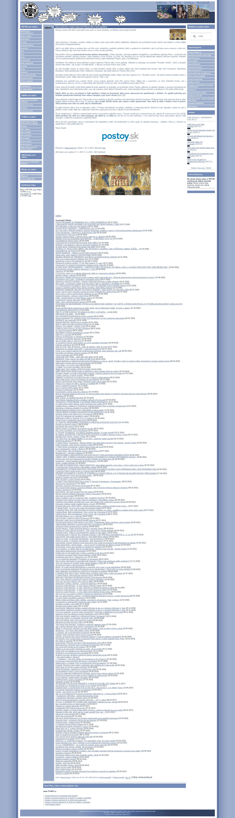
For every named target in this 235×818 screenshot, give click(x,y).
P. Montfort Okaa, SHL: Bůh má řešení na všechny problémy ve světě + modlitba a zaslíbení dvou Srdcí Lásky (99, 510)
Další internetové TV (195, 70)
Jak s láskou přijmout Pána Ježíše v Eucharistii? (74, 626)
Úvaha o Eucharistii (63, 490)
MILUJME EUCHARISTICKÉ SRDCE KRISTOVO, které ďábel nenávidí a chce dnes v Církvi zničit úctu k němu (99, 465)
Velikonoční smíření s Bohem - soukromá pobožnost (76, 584)
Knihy (23, 69)
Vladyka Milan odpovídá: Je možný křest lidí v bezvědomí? (79, 524)
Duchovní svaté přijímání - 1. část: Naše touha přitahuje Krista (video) (83, 592)
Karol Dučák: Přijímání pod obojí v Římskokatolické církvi (78, 643)
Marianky (24, 66)
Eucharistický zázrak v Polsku (67, 731)
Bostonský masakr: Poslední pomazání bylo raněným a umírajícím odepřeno (85, 771)
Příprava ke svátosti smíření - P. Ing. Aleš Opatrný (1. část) (78, 263)
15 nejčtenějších (26, 89)
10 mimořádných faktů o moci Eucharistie (71, 671)
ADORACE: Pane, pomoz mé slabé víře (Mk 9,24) (75, 359)
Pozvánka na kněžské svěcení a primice (71, 353)
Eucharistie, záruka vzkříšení (67, 757)
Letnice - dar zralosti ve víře (66, 692)
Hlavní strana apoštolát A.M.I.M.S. (29, 101)
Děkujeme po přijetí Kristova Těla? (69, 622)
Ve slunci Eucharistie (63, 331)
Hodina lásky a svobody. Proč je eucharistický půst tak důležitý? (80, 663)
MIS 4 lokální (25, 138)
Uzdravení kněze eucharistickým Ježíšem (72, 526)
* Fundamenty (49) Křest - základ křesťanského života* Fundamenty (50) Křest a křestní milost (76, 697)
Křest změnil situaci (63, 769)
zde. (104, 148)
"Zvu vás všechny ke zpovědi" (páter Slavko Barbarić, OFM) (79, 563)
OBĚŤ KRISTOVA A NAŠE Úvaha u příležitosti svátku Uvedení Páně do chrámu (87, 371)
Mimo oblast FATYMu (28, 75)
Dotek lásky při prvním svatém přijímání (71, 667)
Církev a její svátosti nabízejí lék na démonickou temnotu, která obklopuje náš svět (88, 351)
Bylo (22, 51)
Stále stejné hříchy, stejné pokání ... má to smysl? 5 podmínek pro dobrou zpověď (87, 545)
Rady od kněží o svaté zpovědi (68, 480)
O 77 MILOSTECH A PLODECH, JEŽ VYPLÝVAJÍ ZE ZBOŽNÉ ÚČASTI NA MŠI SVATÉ (90, 286)
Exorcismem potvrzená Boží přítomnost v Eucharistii (76, 661)
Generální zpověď (62, 682)
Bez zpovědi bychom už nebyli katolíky (70, 704)
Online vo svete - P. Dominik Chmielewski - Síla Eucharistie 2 (79, 539)
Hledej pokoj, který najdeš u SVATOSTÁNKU (73, 369)
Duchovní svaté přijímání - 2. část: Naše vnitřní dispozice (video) (81, 590)
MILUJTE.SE (203, 2)
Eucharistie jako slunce (64, 426)
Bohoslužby (25, 39)
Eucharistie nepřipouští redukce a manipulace (73, 690)
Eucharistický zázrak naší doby (67, 300)
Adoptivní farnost (27, 45)
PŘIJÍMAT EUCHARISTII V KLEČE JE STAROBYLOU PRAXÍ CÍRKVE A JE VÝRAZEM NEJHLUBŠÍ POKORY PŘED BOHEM (106, 473)
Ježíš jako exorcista (63, 716)
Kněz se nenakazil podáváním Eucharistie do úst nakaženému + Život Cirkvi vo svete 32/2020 (92, 569)
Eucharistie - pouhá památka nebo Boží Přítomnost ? (76, 461)
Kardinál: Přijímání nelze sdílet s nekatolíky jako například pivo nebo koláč (84, 665)
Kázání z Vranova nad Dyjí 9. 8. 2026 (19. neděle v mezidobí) (67, 802)
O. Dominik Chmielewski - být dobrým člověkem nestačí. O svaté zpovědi (84, 433)
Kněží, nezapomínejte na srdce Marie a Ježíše (73, 298)
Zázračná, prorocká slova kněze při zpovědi (72, 486)
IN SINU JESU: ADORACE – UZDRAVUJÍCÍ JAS (74, 228)
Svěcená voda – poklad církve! (67, 722)
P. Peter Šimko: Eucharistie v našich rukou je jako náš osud (79, 447)
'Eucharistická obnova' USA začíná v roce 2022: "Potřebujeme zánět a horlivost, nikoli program (92, 522)
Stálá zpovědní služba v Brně (67, 765)
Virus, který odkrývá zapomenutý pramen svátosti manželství (79, 580)
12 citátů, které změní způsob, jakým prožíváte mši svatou (78, 404)
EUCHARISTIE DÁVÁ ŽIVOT (67, 241)
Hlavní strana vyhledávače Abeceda (30, 162)
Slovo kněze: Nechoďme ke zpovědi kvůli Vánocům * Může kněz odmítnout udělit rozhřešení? (92, 561)
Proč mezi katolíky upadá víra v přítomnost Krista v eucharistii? (80, 616)
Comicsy (24, 108)
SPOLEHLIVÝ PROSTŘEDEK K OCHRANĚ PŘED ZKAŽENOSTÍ (81, 402)
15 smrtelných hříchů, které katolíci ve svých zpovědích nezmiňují (81, 343)
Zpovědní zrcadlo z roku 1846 (67, 604)
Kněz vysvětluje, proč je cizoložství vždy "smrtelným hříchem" (80, 498)
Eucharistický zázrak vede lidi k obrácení (71, 392)
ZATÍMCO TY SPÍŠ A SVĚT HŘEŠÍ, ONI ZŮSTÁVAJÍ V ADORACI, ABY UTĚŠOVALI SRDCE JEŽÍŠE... (97, 249)
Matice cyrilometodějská (196, 76)
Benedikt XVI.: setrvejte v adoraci (68, 453)
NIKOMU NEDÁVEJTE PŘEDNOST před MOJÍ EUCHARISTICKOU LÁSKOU (86, 257)
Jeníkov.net (192, 90)
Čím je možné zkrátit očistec (66, 388)
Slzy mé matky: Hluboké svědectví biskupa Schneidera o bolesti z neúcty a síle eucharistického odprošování (98, 231)
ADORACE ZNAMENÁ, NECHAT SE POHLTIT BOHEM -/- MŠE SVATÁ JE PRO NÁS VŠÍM (92, 290)
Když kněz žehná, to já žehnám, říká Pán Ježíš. (74, 618)
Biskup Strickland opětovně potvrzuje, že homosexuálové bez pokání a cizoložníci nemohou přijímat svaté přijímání (101, 394)
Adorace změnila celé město (66, 477)
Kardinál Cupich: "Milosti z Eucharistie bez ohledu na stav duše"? (81, 533)
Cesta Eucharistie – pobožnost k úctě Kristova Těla (75, 233)
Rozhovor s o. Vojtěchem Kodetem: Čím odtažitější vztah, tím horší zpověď (85, 741)
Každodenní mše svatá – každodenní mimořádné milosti (77, 280)
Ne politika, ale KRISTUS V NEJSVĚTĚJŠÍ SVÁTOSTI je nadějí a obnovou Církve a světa (91, 435)
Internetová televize (195, 67)
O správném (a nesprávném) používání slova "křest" (76, 602)
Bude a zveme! (26, 36)
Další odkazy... (193, 106)
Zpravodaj (24, 48)
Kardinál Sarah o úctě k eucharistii (69, 680)
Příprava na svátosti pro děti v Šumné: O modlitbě (75, 384)
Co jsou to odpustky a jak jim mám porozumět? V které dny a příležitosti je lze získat (89, 612)
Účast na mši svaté (63, 767)
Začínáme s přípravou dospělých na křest (71, 408)
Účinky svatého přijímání (65, 463)
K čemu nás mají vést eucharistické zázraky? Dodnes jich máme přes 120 (84, 459)
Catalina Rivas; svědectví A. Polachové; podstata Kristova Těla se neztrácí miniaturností (90, 406)
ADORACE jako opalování (65, 320)
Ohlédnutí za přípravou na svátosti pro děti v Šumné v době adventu (82, 377)
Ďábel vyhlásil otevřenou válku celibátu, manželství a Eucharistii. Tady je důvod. (87, 600)
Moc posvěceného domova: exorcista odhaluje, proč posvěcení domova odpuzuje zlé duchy (91, 488)
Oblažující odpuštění (63, 761)
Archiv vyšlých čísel (28, 179)
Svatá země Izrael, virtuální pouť (199, 73)
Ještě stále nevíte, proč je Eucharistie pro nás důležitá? (77, 380)
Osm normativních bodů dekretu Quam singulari (74, 316)
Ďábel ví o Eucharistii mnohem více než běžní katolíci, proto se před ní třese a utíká (88, 629)
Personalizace (26, 86)
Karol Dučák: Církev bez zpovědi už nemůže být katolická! (78, 547)
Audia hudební (26, 141)
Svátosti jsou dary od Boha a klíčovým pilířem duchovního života (81, 655)
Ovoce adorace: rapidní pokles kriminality (71, 677)
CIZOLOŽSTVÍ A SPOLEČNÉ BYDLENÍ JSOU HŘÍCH (76, 243)
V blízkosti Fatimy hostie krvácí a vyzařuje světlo (75, 471)
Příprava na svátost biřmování (67, 706)
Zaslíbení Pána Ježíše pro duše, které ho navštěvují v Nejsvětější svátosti (85, 500)
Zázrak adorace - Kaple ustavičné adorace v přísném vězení (79, 529)
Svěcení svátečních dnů (65, 345)
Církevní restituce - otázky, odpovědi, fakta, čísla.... (201, 99)
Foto (22, 54)
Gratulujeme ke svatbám (65, 739)
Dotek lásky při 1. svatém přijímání (69, 729)
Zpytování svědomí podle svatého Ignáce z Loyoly (75, 504)
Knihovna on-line (27, 105)
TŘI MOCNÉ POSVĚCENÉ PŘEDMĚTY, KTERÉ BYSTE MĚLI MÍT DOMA (85, 684)
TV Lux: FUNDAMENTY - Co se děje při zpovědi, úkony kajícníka (81, 745)
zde (34, 190)
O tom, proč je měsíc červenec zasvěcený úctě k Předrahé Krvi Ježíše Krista (86, 292)
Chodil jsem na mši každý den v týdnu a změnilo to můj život (79, 553)
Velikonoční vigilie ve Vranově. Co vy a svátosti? (74, 418)
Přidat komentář (119, 777)
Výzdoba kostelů (27, 78)
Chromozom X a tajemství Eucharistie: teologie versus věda (79, 265)
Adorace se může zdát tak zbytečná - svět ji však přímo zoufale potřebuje (84, 531)
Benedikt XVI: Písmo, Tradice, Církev (70, 437)
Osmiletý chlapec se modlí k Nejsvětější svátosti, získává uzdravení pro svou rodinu (89, 373)
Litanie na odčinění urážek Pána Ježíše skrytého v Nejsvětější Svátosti (83, 288)
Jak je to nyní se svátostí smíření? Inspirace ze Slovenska (78, 594)
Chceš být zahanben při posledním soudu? (72, 416)
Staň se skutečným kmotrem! (67, 735)
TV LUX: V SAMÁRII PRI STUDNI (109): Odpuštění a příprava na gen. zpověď (86, 702)
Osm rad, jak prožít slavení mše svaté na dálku (74, 582)
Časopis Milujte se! (194, 52)
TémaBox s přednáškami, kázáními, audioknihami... (200, 86)
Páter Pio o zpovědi (63, 335)
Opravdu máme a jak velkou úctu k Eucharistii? (74, 414)
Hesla (23, 57)
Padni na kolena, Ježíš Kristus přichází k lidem (74, 445)
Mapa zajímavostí (27, 63)
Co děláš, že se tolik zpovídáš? (67, 367)
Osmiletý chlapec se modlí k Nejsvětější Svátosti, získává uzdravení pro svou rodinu (89, 710)
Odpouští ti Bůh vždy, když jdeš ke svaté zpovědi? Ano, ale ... (80, 712)
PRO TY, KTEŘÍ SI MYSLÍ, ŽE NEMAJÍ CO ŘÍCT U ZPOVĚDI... (81, 312)
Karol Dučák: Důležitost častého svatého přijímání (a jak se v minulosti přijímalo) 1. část (90, 610)
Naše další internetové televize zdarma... (29, 148)
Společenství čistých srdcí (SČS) (199, 55)
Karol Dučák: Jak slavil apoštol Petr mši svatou (74, 492)
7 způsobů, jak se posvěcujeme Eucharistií (72, 633)
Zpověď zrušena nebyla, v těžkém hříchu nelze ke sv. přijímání (80, 237)
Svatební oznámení (63, 753)
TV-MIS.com (175, 2)
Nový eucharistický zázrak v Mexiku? (70, 449)
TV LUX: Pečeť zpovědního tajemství (70, 598)
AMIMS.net (161, 2)
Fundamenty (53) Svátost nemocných (70, 708)
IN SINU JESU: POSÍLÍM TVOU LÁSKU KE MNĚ (75, 247)
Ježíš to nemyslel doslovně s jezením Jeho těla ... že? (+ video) (80, 700)
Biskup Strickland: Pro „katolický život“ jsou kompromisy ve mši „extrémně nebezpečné (90, 318)
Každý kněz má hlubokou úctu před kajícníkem (74, 651)
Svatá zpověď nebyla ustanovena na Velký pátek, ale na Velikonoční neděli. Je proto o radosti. (93, 308)
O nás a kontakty (27, 81)
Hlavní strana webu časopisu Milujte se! (31, 175)
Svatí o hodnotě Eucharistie (66, 386)
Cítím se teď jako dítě (64, 355)
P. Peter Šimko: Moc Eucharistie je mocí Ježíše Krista (77, 451)
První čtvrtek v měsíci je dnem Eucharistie (72, 518)
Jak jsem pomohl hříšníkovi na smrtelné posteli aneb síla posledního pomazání (86, 718)
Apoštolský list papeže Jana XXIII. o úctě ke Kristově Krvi (78, 349)
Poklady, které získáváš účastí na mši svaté (73, 635)
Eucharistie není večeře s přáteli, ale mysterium (74, 747)
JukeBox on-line (194, 82)
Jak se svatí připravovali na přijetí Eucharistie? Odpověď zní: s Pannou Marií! (86, 694)
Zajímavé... (24, 72)
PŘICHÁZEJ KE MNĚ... (65, 314)
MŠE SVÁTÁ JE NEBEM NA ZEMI (69, 398)
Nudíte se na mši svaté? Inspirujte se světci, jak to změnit (78, 649)
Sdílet (58, 216)
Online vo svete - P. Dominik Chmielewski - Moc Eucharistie (79, 541)
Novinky (24, 126)
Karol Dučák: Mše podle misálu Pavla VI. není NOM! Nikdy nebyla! (81, 537)
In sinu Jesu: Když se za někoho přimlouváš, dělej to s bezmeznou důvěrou (85, 273)
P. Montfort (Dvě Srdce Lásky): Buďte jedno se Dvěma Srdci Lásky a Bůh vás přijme (88, 573)
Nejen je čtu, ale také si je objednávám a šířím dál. (196, 160)
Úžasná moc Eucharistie (65, 484)
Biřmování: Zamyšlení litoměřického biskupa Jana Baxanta (78, 577)
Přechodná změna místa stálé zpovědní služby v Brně (76, 755)
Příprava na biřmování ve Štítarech (69, 337)
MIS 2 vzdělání (26, 132)
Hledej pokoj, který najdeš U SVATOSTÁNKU (73, 255)
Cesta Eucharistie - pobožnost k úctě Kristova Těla (75, 669)
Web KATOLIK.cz (194, 58)
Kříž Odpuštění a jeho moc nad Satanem (71, 226)
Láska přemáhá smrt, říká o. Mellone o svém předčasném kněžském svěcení (86, 743)
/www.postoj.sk (70, 148)
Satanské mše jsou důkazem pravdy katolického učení (77, 614)
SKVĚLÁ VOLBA (62, 773)
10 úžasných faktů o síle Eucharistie (69, 565)
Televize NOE (192, 61)
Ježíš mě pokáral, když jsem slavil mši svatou (73, 620)
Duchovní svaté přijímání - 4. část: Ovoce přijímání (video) (78, 586)
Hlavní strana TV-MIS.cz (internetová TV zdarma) (29, 122)
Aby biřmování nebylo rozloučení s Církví (71, 726)
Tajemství (59, 271)
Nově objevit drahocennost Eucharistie (70, 551)
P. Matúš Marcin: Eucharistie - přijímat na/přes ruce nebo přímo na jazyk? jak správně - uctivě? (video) (95, 443)
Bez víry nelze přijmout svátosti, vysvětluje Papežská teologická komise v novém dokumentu (92, 596)
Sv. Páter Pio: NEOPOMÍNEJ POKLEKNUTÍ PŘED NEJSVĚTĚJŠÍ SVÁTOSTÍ (86, 422)
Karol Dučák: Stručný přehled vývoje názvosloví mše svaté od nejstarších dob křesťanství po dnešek (95, 543)
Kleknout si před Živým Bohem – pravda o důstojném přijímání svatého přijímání (87, 282)
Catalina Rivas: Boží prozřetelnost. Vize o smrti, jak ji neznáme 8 (81, 514)
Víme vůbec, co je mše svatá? (67, 365)
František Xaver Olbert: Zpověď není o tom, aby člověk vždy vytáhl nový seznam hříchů (90, 502)
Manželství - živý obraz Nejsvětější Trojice (72, 631)
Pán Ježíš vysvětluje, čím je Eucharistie (71, 431)
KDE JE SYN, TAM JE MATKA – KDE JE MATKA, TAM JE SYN (81, 347)
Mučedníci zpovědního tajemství (68, 339)
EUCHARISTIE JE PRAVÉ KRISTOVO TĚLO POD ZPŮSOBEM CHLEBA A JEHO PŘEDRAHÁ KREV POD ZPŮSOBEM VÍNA (105, 469)
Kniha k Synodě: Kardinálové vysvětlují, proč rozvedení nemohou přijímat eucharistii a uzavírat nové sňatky (98, 751)
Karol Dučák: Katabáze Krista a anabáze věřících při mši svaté (80, 400)
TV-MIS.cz (189, 2)
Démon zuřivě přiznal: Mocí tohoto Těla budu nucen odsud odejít (80, 382)
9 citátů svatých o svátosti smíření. (69, 375)
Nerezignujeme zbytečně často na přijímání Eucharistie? (77, 645)
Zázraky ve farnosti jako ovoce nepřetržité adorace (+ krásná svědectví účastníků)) (88, 637)
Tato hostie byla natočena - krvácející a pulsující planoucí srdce (80, 624)
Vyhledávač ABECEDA (196, 103)
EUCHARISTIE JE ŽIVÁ (65, 251)
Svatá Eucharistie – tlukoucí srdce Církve (71, 296)
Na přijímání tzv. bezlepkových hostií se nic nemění (75, 686)
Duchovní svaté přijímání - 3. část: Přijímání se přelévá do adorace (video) (84, 588)
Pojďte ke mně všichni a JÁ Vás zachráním (72, 328)
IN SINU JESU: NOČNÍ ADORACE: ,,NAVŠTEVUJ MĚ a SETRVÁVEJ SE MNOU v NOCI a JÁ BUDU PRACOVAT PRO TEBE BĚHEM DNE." (112, 267)
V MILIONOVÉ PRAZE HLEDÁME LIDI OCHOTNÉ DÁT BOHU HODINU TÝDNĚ (87, 224)
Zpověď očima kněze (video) (66, 606)
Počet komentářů (105, 777)
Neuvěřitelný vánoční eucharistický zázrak (72, 333)
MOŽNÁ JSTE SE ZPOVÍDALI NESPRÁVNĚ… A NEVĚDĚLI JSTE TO (83, 239)
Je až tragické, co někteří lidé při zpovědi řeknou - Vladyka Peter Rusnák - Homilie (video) (90, 549)
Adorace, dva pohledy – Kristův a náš (70, 326)
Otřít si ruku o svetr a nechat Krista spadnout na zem (76, 294)
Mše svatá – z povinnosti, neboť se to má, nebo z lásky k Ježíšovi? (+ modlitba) (87, 284)
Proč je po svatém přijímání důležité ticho (71, 259)
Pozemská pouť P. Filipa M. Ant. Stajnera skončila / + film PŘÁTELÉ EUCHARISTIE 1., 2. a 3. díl (94, 535)
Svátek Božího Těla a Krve (66, 235)
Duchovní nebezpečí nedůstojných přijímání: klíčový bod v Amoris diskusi (84, 673)
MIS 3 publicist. (26, 135)
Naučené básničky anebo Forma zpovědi (71, 322)
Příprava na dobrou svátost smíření (69, 749)
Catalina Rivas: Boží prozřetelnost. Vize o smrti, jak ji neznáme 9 (81, 512)
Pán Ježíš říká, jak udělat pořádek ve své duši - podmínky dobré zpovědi (84, 439)
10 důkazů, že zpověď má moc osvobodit (71, 653)
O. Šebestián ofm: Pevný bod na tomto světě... (74, 475)
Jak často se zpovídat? (64, 496)
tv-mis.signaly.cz (25, 193)
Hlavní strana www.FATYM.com (27, 32)
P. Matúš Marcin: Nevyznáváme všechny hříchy (74, 575)
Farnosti (24, 42)
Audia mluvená (26, 144)
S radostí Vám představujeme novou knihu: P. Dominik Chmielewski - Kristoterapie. (88, 482)
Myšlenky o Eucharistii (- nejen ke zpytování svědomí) (76, 245)
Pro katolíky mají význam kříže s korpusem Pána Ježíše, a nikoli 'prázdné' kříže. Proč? (90, 639)
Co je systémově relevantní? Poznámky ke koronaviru (76, 559)
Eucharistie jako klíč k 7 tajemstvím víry (71, 557)
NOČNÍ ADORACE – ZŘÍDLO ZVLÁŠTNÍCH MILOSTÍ (76, 253)
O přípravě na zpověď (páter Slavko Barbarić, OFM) (75, 555)
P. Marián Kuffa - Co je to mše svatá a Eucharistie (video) (78, 508)
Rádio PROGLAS (194, 64)
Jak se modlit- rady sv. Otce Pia (68, 341)
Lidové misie (25, 60)
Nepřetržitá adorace (63, 441)
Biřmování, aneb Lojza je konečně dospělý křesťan (75, 520)
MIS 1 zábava (25, 129)
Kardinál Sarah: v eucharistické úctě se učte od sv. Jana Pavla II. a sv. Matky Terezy (89, 688)
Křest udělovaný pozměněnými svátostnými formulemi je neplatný (81, 571)
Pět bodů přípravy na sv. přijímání (68, 516)
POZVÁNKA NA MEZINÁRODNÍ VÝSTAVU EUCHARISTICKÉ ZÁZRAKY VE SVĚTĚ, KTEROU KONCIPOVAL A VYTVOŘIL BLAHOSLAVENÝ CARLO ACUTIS (118, 304)
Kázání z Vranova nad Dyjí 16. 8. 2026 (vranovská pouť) (65, 800)
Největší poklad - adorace (65, 275)
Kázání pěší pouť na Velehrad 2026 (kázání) (61, 796)
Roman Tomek (65, 777)
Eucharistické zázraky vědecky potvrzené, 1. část (75, 269)
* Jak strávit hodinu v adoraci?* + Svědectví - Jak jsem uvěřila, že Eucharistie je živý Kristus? (81, 658)
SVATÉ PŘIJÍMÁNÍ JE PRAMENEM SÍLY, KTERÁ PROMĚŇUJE (81, 222)
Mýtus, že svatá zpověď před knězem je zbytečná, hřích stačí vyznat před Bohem (87, 567)
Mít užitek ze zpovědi (63, 641)
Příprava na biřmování (64, 390)
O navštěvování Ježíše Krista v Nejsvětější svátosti (76, 467)
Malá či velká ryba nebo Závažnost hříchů (72, 324)
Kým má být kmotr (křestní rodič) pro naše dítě (73, 737)
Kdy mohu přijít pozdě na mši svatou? (70, 647)
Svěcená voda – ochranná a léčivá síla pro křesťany (76, 720)
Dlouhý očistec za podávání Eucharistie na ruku (74, 429)
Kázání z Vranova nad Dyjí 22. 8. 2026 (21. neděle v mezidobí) (68, 798)
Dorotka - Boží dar (62, 763)
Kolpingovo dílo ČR (195, 96)
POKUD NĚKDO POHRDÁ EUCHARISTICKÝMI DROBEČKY (79, 412)
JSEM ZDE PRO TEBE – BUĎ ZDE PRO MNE (74, 357)
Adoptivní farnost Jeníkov (197, 93)
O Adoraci (59, 396)
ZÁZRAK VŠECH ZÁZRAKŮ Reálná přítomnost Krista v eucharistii (81, 733)
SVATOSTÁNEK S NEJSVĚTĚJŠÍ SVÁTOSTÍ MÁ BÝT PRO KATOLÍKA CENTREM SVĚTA (92, 455)
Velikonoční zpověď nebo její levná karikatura (73, 363)
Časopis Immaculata (195, 79)
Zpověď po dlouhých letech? (66, 424)
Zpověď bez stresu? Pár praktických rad (71, 261)
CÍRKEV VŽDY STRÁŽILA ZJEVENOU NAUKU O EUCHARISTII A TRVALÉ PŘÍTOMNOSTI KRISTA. (95, 457)
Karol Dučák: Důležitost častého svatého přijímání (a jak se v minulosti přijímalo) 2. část (90, 608)
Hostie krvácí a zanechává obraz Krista (71, 420)
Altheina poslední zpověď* (65, 759)
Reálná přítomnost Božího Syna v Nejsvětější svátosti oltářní (79, 410)
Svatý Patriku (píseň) (52, 804)
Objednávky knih (27, 111)
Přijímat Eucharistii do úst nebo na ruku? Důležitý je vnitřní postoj (81, 675)
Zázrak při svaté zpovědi (65, 714)
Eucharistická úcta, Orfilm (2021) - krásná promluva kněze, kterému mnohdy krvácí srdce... (91, 506)
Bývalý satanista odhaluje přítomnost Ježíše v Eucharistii (78, 494)
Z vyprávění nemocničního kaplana (69, 724)
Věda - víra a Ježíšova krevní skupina (70, 302)
